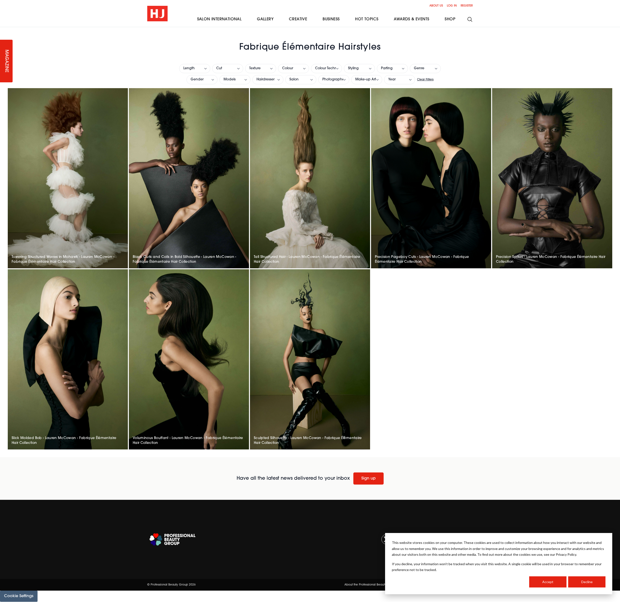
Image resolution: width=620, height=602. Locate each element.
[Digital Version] (4, 30)
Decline (587, 582)
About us (436, 5)
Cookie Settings (18, 596)
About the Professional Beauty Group (370, 584)
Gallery (265, 19)
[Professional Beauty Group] (172, 539)
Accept (547, 582)
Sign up (368, 478)
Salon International (219, 19)
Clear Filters (425, 79)
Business (331, 19)
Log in (452, 5)
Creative (298, 19)
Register (467, 5)
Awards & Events (411, 19)
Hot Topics (366, 19)
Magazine (6, 61)
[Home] (157, 13)
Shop (450, 19)
